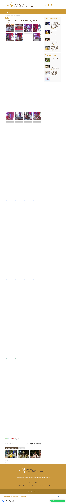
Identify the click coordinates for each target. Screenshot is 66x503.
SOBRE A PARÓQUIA (10, 10)
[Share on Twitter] (11, 439)
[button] (59, 10)
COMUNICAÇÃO (41, 10)
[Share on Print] (16, 439)
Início (6, 15)
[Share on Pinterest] (13, 439)
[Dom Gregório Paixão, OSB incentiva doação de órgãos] (47, 79)
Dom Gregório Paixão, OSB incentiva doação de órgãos (55, 78)
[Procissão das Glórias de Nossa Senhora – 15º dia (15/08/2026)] (23, 454)
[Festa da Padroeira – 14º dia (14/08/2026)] (35, 454)
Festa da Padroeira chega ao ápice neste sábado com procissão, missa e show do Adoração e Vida (55, 32)
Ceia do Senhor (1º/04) (9, 443)
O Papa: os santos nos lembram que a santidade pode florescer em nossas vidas (33, 444)
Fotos (9, 15)
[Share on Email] (18, 439)
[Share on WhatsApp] (6, 439)
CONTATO (8, 12)
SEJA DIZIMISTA (49, 10)
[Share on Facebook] (9, 439)
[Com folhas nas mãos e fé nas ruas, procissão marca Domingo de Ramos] (47, 60)
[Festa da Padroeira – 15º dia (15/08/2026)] (11, 454)
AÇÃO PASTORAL (19, 10)
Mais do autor (21, 448)
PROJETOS (34, 10)
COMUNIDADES (27, 10)
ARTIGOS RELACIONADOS (11, 448)
